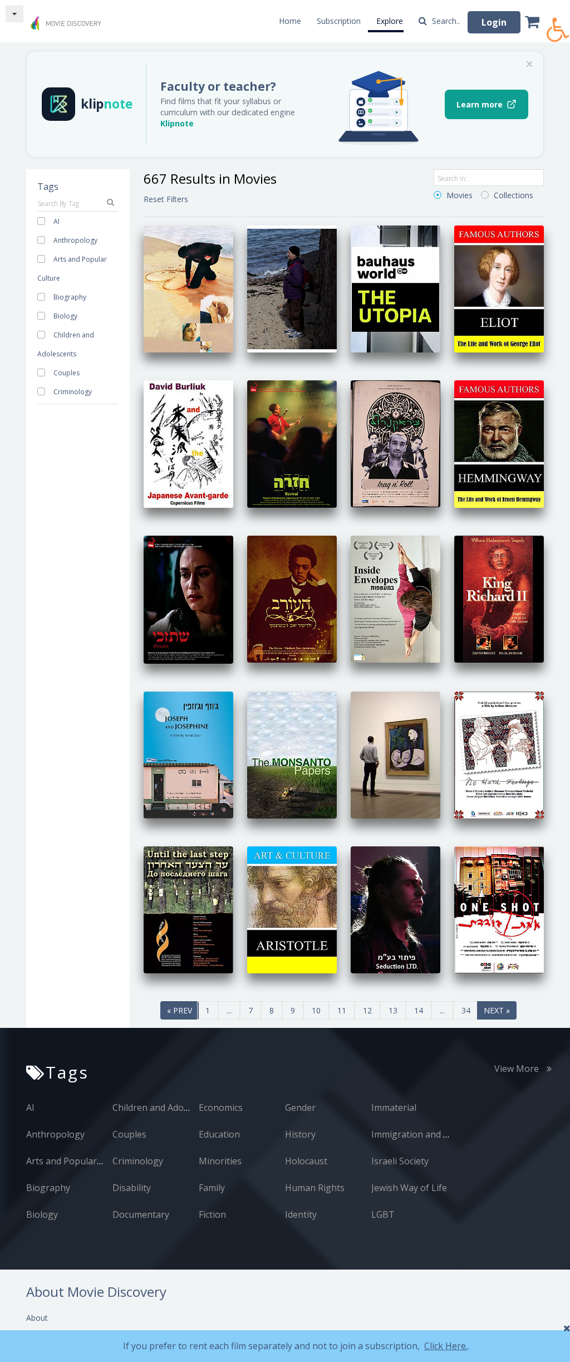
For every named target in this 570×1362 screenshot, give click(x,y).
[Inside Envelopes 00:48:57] (395, 597)
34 (465, 1010)
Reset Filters (166, 199)
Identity (301, 1214)
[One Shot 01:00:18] (499, 909)
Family (212, 1188)
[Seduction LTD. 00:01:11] (395, 909)
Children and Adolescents (165, 1107)
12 (367, 1010)
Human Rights (315, 1188)
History (300, 1134)
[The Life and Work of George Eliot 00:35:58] (499, 288)
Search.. (445, 21)
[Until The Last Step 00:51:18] (188, 909)
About (37, 1317)
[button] (558, 24)
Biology (65, 316)
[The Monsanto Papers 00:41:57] (292, 753)
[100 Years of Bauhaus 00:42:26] (395, 288)
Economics (221, 1107)
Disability (131, 1188)
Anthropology (75, 240)
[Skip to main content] (14, 14)
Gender (300, 1107)
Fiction (212, 1214)
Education (219, 1134)
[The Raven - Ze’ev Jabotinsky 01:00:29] (292, 597)
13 (393, 1010)
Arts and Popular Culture (78, 1161)
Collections (512, 195)
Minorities (220, 1161)
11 (341, 1010)
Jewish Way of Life (409, 1188)
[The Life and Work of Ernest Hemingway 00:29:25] (499, 443)
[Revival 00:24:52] (292, 443)
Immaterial (393, 1107)
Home (290, 21)
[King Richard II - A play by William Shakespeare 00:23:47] (499, 597)
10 (316, 1010)
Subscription (339, 21)
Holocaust (306, 1161)
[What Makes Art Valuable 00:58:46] (395, 753)
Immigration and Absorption (430, 1134)
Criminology (72, 391)
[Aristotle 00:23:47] (292, 909)
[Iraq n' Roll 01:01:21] (395, 443)
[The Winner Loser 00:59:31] (292, 288)
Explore (389, 21)
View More (517, 1068)
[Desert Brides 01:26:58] (188, 288)
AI (56, 221)
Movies (458, 195)
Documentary (140, 1214)
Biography (69, 297)
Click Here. (446, 1346)
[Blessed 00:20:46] (188, 598)
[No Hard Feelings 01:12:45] (499, 753)
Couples (66, 373)
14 (418, 1010)
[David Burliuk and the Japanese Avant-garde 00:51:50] (188, 443)
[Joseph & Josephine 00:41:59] (188, 753)
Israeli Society (400, 1161)
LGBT (383, 1214)
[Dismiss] (529, 64)
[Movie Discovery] (68, 19)
